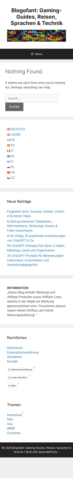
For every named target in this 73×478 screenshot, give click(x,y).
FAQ (10, 419)
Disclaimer (14, 357)
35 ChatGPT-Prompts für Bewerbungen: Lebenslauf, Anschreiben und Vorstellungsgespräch (35, 260)
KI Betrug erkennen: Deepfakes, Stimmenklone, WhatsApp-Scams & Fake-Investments (32, 226)
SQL (10, 424)
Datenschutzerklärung (22, 352)
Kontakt (12, 361)
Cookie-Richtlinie (19, 377)
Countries (14, 433)
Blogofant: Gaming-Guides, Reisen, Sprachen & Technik (37, 16)
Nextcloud (14, 415)
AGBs (13, 385)
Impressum (15, 348)
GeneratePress (47, 452)
